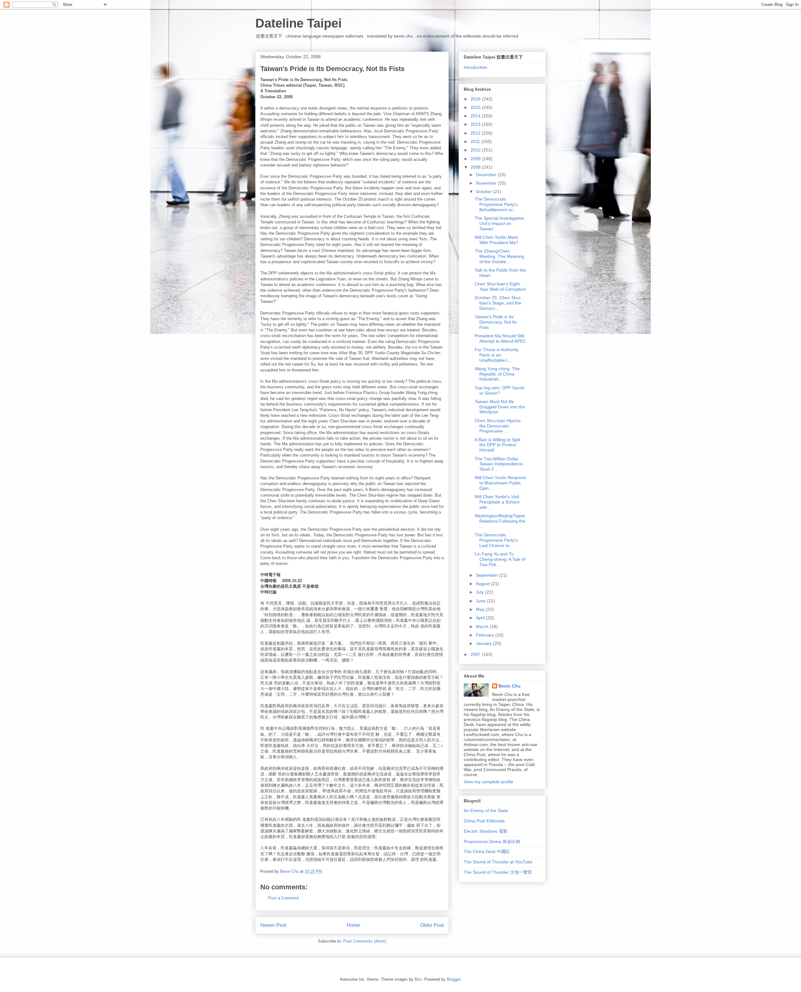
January (484, 643)
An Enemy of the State (486, 810)
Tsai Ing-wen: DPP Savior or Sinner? (500, 390)
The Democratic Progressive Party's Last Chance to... (496, 540)
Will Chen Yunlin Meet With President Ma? (496, 240)
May (481, 609)
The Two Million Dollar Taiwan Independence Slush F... (499, 464)
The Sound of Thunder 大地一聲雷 (498, 872)
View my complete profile (488, 781)
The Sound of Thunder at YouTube (498, 861)
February (485, 634)
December (487, 174)
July (480, 592)
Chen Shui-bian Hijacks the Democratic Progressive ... (498, 426)
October (484, 191)
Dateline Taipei (298, 23)
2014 (476, 115)
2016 (476, 98)
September (487, 575)
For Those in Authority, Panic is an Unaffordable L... (497, 355)
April (481, 617)
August (483, 583)
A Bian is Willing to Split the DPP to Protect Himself (497, 445)
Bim (418, 979)
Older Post (432, 925)
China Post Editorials (484, 820)
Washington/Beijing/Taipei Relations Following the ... (500, 521)
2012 (476, 133)
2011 (476, 141)
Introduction (475, 67)
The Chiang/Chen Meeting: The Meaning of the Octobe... (499, 256)
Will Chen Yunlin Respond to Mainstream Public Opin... (500, 483)
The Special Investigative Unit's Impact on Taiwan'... (499, 223)
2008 (476, 167)
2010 (476, 149)
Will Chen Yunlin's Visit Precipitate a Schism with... (497, 502)
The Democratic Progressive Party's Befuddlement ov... (496, 204)
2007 (476, 654)
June (481, 600)
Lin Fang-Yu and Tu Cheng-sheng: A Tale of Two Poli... (500, 559)
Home (353, 925)
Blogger (453, 979)
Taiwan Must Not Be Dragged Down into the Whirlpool (500, 407)
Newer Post (273, 925)
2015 (476, 107)
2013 (476, 124)
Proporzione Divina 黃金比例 (492, 841)
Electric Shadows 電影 (486, 831)
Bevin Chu (509, 685)
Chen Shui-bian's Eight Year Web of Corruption (500, 286)
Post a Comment (283, 898)
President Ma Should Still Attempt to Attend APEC (500, 338)
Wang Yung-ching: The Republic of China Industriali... (497, 374)
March (483, 626)
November (487, 183)
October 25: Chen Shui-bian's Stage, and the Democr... (498, 303)
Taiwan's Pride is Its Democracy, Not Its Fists (496, 322)
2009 (476, 158)
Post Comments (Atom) (364, 941)
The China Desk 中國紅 (487, 851)
